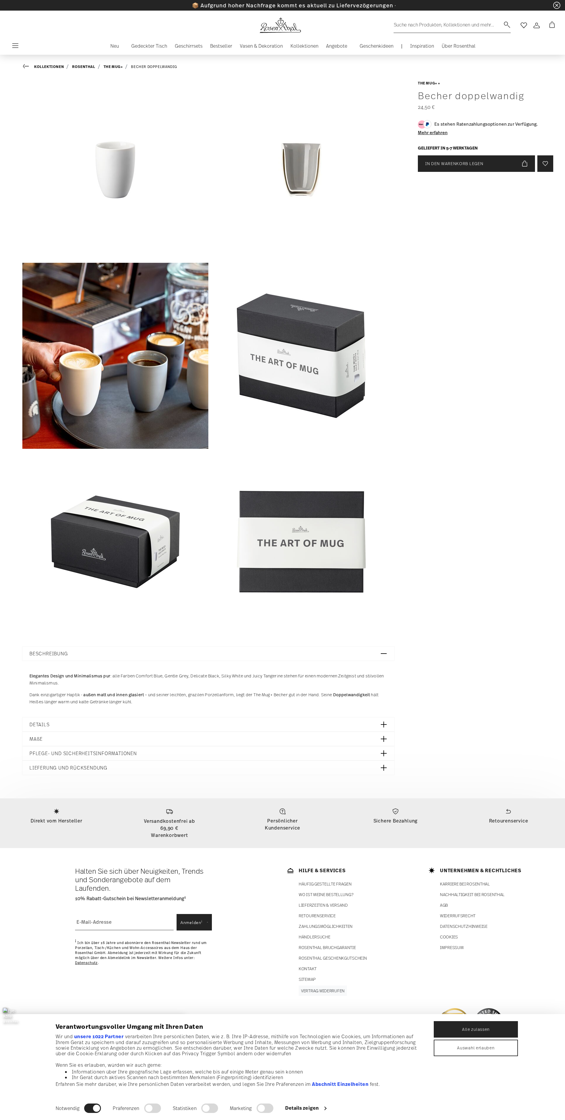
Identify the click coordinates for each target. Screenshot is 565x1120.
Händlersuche (314, 937)
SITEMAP (307, 979)
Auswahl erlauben (475, 1048)
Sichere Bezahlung (395, 820)
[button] (112, 47)
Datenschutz (86, 963)
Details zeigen (302, 1108)
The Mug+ (113, 66)
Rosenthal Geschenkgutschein (333, 958)
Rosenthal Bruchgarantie (327, 947)
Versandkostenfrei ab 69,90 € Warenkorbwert (169, 828)
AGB (444, 905)
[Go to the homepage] (280, 25)
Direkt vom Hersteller (56, 820)
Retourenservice (508, 820)
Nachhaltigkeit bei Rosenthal (472, 894)
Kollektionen (49, 66)
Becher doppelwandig (154, 66)
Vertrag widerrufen (323, 990)
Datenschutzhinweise (464, 926)
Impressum (451, 947)
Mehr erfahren (433, 132)
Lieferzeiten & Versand (323, 905)
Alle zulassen (476, 1029)
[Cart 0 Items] (551, 25)
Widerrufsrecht (458, 915)
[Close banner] (556, 5)
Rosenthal (83, 66)
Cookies (449, 937)
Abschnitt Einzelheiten (340, 1084)
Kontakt (308, 968)
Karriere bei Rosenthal (465, 884)
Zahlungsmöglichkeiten (326, 926)
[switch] (152, 1108)
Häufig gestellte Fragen (325, 884)
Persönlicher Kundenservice (282, 824)
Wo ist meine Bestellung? (326, 894)
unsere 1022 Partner (99, 1036)
